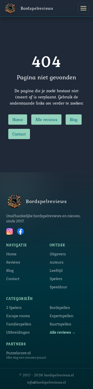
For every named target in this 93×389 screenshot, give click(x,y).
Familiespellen (18, 324)
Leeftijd (56, 270)
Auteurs (57, 262)
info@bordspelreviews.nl (46, 382)
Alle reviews (46, 119)
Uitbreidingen (18, 332)
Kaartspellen (60, 324)
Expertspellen (61, 316)
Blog (74, 119)
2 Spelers (14, 308)
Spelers (56, 279)
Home (17, 119)
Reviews (13, 262)
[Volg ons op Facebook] (20, 232)
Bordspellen (60, 308)
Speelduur (58, 287)
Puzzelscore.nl (18, 353)
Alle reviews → (62, 332)
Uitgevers (58, 254)
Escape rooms (18, 316)
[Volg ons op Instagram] (9, 232)
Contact (19, 134)
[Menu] (83, 8)
